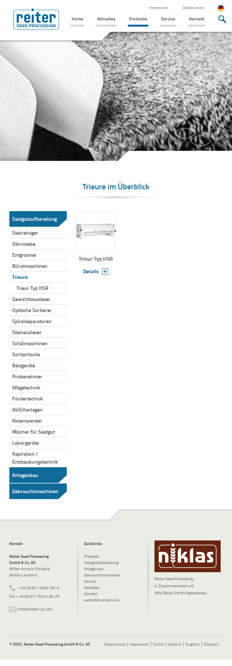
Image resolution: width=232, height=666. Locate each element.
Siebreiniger (25, 232)
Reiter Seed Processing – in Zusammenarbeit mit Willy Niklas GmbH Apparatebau (180, 585)
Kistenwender (27, 420)
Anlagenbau (25, 475)
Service (168, 18)
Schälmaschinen (30, 343)
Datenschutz (193, 7)
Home (77, 18)
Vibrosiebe (23, 243)
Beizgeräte (23, 365)
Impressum (158, 7)
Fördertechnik (27, 398)
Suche (158, 644)
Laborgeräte (25, 442)
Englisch (193, 644)
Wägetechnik (26, 387)
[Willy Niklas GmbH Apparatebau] (187, 556)
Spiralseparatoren (31, 321)
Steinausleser (27, 332)
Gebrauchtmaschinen (35, 491)
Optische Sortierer (32, 310)
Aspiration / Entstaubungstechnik (35, 457)
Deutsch (174, 644)
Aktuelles (106, 18)
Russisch (211, 644)
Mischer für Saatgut (33, 431)
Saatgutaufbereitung (34, 218)
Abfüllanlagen (27, 409)
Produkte (138, 18)
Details (90, 271)
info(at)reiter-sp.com (35, 609)
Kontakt (197, 18)
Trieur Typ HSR (32, 288)
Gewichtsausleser (31, 299)
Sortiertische (26, 354)
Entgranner (24, 254)
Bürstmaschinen (30, 266)
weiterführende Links (102, 600)
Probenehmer (27, 376)
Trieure (20, 277)
